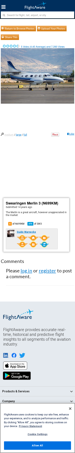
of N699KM (16, 223)
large (18, 134)
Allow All (37, 445)
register (47, 270)
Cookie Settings (38, 434)
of (35, 223)
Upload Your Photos (53, 28)
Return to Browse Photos (19, 28)
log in (26, 270)
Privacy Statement (30, 426)
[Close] (70, 408)
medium (9, 134)
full (25, 134)
